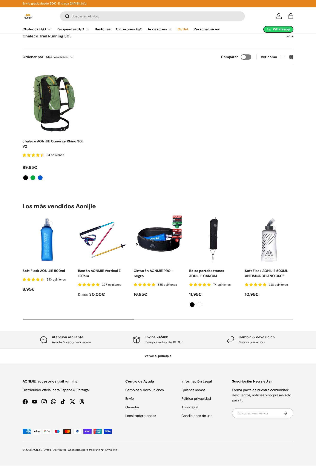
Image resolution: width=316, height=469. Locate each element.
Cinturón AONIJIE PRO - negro (153, 273)
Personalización (207, 29)
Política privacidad (196, 398)
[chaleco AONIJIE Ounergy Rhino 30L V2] (54, 103)
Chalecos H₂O (34, 29)
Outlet (183, 29)
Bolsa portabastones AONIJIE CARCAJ (206, 273)
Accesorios (157, 29)
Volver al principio (158, 356)
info (84, 3)
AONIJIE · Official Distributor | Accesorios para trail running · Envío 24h (74, 450)
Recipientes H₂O (70, 29)
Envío (129, 398)
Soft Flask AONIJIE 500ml (44, 270)
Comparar (229, 57)
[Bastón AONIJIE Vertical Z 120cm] (102, 239)
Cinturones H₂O (129, 29)
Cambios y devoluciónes (144, 390)
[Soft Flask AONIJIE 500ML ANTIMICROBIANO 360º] (269, 239)
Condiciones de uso (196, 415)
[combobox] (152, 16)
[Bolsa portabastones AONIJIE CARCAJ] (213, 239)
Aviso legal (189, 407)
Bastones (103, 29)
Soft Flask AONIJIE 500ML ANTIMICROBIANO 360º (266, 273)
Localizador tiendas (140, 415)
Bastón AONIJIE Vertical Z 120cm (99, 273)
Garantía (132, 407)
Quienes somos (193, 390)
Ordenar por (33, 57)
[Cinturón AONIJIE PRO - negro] (158, 239)
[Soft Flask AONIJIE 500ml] (47, 239)
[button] (291, 16)
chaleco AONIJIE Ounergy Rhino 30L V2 (53, 144)
